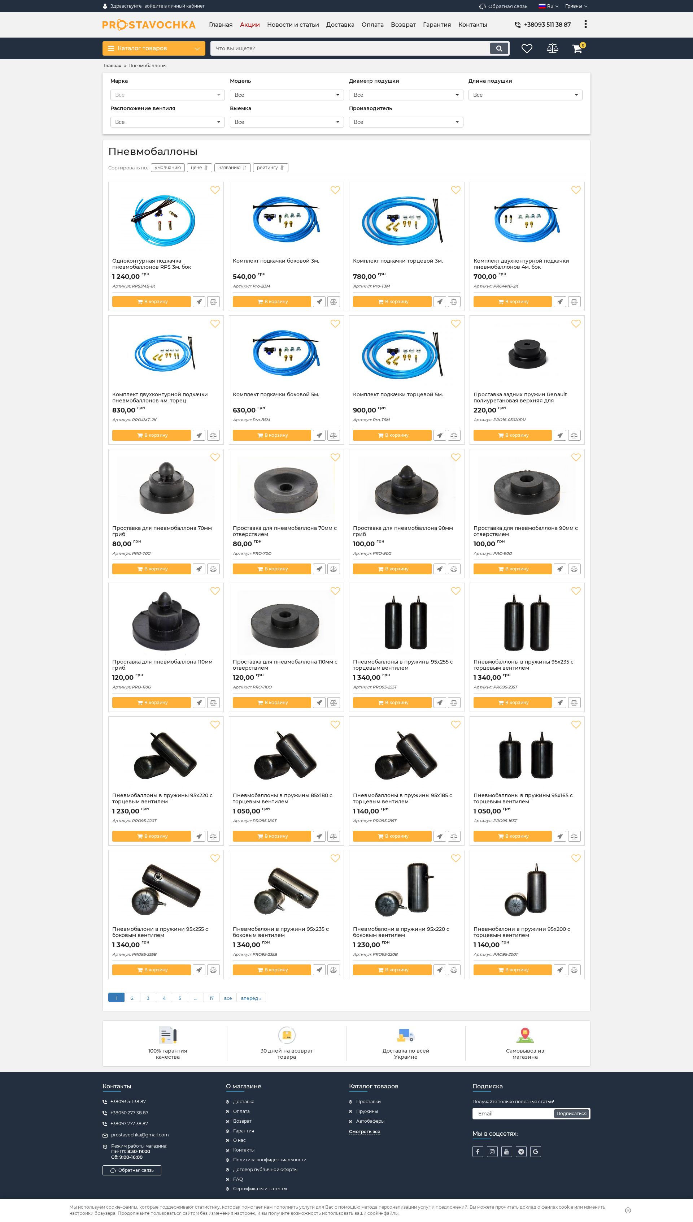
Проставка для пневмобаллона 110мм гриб (162, 665)
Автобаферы (370, 1121)
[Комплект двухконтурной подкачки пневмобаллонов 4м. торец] (166, 355)
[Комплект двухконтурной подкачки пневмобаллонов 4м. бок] (527, 222)
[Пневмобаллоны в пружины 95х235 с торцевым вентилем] (527, 623)
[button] (167, 95)
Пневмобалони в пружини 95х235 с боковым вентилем (281, 932)
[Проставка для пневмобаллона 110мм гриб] (166, 623)
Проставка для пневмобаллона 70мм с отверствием (285, 531)
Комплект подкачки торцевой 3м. (398, 261)
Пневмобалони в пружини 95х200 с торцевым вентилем (522, 932)
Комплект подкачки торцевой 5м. (398, 395)
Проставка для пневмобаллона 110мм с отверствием (285, 665)
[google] (535, 1151)
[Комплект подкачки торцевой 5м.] (407, 355)
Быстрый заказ (199, 301)
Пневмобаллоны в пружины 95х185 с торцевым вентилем (402, 799)
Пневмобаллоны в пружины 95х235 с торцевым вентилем (524, 665)
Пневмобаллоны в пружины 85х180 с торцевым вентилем (282, 799)
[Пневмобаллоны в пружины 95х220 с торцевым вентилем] (166, 756)
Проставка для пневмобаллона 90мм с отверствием (526, 531)
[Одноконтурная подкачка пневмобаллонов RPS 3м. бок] (166, 222)
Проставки (368, 1101)
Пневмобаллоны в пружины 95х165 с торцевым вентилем (523, 799)
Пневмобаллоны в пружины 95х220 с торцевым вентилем (162, 799)
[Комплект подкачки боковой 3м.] (286, 222)
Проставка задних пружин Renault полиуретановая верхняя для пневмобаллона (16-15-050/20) (520, 401)
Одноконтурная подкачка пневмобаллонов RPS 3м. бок (151, 264)
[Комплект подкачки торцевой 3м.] (407, 222)
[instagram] (492, 1151)
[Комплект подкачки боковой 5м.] (286, 355)
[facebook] (477, 1151)
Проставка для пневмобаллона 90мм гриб (403, 531)
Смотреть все (364, 1131)
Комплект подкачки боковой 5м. (276, 395)
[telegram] (521, 1151)
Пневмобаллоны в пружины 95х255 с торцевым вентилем (403, 665)
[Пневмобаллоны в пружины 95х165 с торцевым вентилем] (527, 756)
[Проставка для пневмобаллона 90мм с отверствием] (527, 489)
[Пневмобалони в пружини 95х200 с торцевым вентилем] (527, 890)
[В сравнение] (213, 301)
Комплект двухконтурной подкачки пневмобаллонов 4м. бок (521, 264)
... (195, 998)
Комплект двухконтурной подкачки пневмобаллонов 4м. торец (160, 398)
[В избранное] (215, 190)
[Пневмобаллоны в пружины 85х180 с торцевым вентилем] (286, 756)
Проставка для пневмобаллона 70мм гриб (162, 531)
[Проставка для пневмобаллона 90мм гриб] (407, 489)
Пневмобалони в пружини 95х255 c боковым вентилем (160, 932)
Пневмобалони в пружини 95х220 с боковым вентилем (401, 932)
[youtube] (506, 1151)
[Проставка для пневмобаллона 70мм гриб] (166, 489)
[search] (499, 48)
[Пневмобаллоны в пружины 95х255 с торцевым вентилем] (407, 623)
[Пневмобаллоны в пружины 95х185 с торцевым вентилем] (407, 756)
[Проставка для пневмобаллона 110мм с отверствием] (286, 623)
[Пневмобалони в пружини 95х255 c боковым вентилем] (166, 890)
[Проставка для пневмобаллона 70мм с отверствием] (286, 489)
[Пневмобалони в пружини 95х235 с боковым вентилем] (286, 890)
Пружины (367, 1111)
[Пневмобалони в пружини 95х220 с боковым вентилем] (407, 890)
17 (212, 998)
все (228, 998)
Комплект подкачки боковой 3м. (276, 261)
